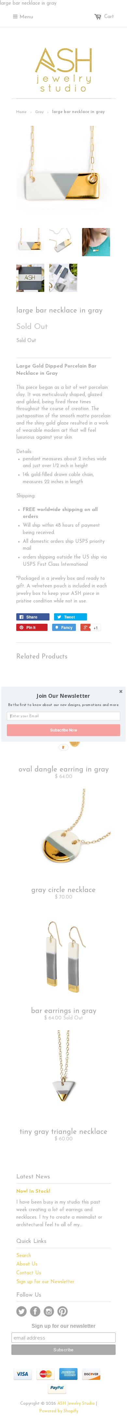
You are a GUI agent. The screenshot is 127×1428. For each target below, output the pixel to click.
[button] (63, 695)
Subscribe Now (63, 730)
